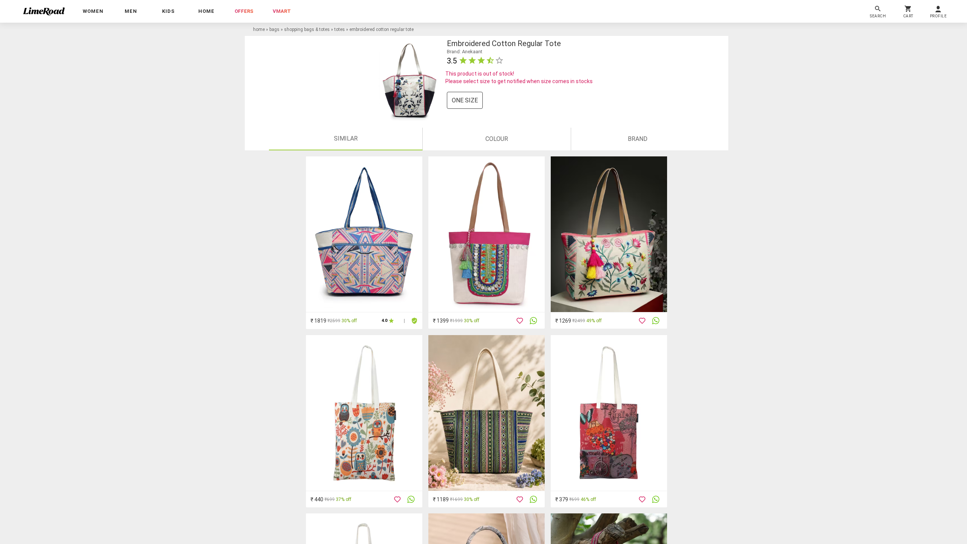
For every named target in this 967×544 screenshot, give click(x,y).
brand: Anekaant (464, 51)
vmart (282, 11)
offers (244, 11)
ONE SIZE (465, 100)
